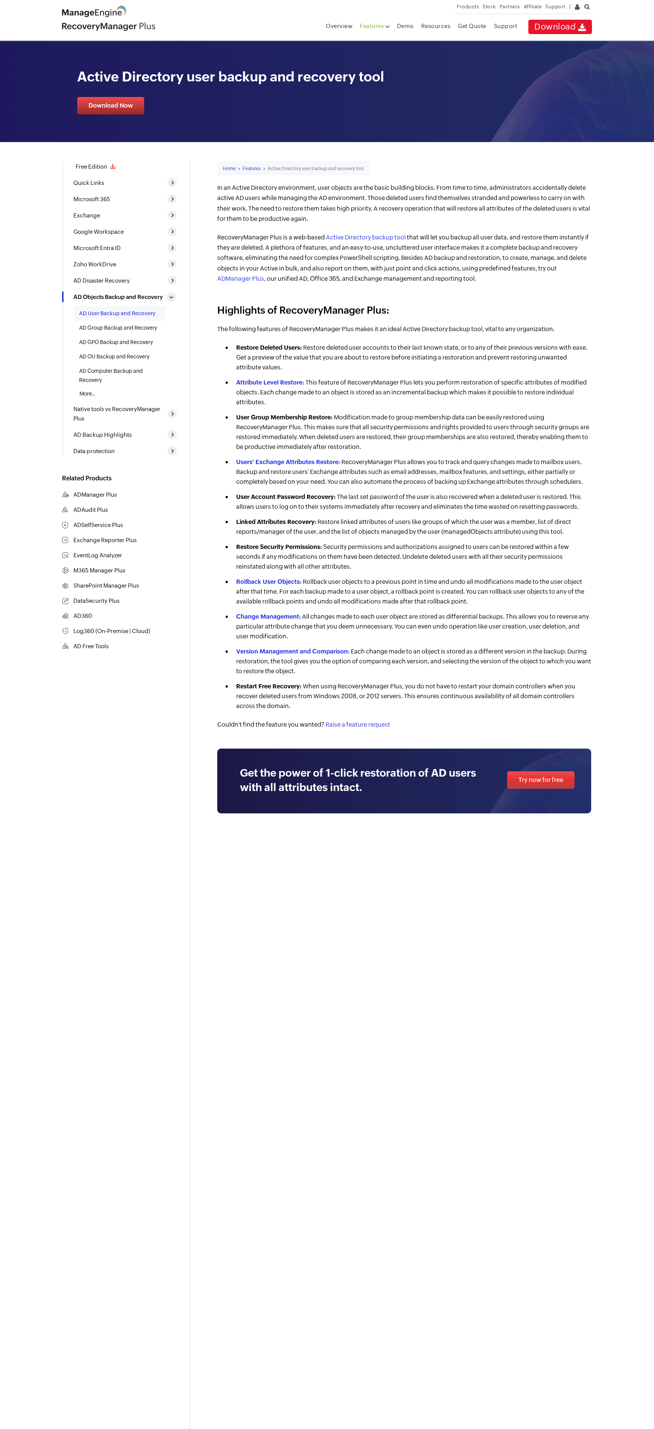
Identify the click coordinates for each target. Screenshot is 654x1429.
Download (556, 26)
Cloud (140, 631)
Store (489, 6)
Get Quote (472, 26)
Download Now (111, 105)
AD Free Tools (91, 646)
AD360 (82, 616)
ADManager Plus (95, 494)
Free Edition (90, 166)
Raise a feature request (357, 724)
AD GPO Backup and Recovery (116, 342)
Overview (339, 26)
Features (372, 26)
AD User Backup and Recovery (117, 313)
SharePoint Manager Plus (106, 585)
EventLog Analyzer (97, 555)
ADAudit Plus (90, 510)
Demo (405, 26)
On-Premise (112, 631)
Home (229, 168)
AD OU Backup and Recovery (114, 356)
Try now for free (541, 779)
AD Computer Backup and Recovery (111, 375)
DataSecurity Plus (96, 600)
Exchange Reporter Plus (105, 540)
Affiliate (533, 6)
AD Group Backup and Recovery (118, 328)
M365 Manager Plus (99, 570)
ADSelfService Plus (98, 525)
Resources (436, 26)
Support (505, 26)
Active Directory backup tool (366, 237)
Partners (510, 6)
